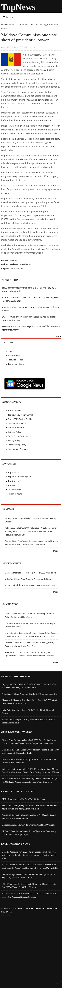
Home (4, 24)
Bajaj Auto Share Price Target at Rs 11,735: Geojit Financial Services (28, 711)
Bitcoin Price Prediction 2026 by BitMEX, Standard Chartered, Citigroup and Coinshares (29, 761)
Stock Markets (14, 355)
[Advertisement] (31, 949)
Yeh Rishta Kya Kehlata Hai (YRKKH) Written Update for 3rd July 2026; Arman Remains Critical (29, 876)
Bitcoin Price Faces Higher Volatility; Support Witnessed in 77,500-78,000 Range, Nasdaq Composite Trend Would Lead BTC (31, 780)
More (58, 336)
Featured (14, 260)
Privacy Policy (14, 440)
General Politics (25, 264)
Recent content (15, 493)
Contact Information (17, 423)
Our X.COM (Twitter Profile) (20, 419)
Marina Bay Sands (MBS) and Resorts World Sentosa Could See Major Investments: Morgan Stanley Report (29, 807)
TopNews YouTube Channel (20, 414)
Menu (9, 17)
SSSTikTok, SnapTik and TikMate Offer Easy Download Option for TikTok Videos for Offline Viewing (29, 885)
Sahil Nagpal (10, 47)
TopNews (18, 7)
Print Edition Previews (18, 449)
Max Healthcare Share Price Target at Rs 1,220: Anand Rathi (31, 572)
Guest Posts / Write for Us (19, 436)
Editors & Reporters (16, 427)
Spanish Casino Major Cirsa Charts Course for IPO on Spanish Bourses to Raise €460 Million (29, 817)
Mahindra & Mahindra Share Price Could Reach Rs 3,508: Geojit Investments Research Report (29, 702)
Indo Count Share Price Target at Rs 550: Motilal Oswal (29, 579)
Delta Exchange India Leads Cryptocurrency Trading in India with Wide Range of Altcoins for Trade (30, 751)
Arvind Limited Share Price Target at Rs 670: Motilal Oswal (30, 585)
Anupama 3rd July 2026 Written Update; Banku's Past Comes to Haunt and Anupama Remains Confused (29, 895)
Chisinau (14, 268)
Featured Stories (15, 359)
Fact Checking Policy (17, 444)
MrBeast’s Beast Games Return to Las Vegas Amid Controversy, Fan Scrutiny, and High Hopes (29, 833)
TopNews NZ (13, 485)
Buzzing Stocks (14, 489)
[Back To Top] (58, 984)
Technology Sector (16, 364)
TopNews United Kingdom (19, 476)
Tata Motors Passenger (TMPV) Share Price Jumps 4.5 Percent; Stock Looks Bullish (29, 721)
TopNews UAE (14, 481)
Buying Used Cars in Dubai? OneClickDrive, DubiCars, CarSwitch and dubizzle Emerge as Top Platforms (30, 686)
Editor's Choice (14, 410)
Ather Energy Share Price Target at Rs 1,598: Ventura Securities (29, 694)
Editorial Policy (14, 432)
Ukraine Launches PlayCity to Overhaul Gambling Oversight (28, 825)
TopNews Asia (14, 472)
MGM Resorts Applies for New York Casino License (24, 799)
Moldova (22, 268)
